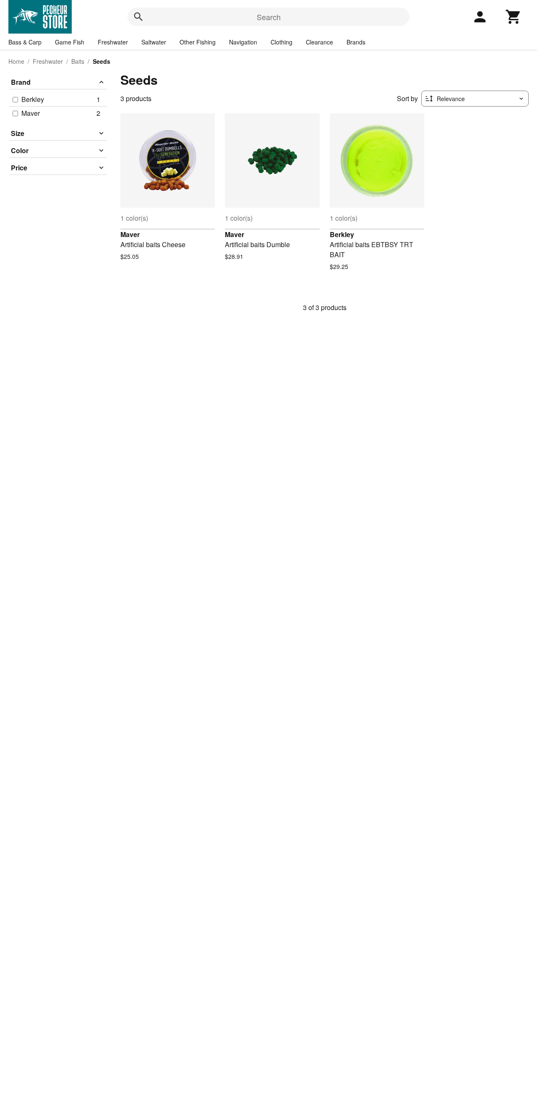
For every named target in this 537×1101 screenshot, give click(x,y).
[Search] (138, 17)
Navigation (243, 42)
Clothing (281, 42)
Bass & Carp (25, 42)
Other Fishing (198, 42)
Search (269, 16)
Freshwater (113, 42)
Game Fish (69, 42)
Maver (130, 234)
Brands (356, 42)
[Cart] (513, 16)
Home (16, 61)
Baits (77, 61)
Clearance (319, 42)
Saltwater (153, 42)
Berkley (342, 234)
